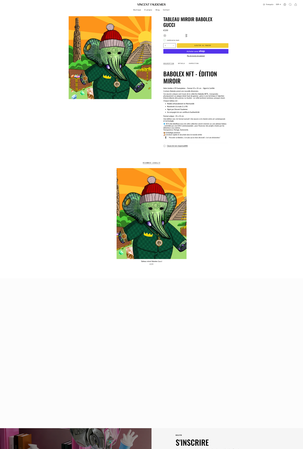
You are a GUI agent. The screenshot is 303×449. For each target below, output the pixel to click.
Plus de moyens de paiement (196, 56)
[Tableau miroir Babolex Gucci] (152, 213)
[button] (137, 10)
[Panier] (295, 4)
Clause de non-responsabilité (177, 146)
